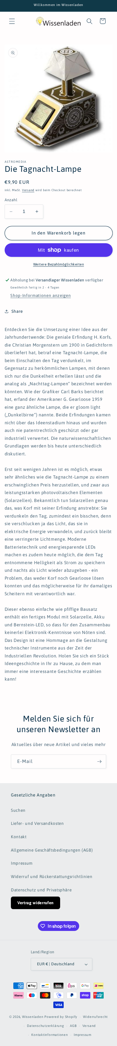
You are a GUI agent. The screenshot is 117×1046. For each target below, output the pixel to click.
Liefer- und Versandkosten (37, 823)
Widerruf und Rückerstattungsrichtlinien (52, 876)
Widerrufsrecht (95, 1017)
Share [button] (17, 311)
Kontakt (19, 836)
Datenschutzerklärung (45, 1026)
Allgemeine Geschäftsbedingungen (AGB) (52, 850)
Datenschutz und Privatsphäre (41, 890)
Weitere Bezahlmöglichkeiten (58, 264)
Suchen (18, 810)
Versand (28, 190)
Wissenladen (32, 1017)
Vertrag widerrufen (35, 902)
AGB (73, 1026)
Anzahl (11, 200)
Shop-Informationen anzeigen (40, 295)
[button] (12, 21)
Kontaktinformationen (49, 1035)
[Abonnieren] (99, 762)
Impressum (22, 863)
